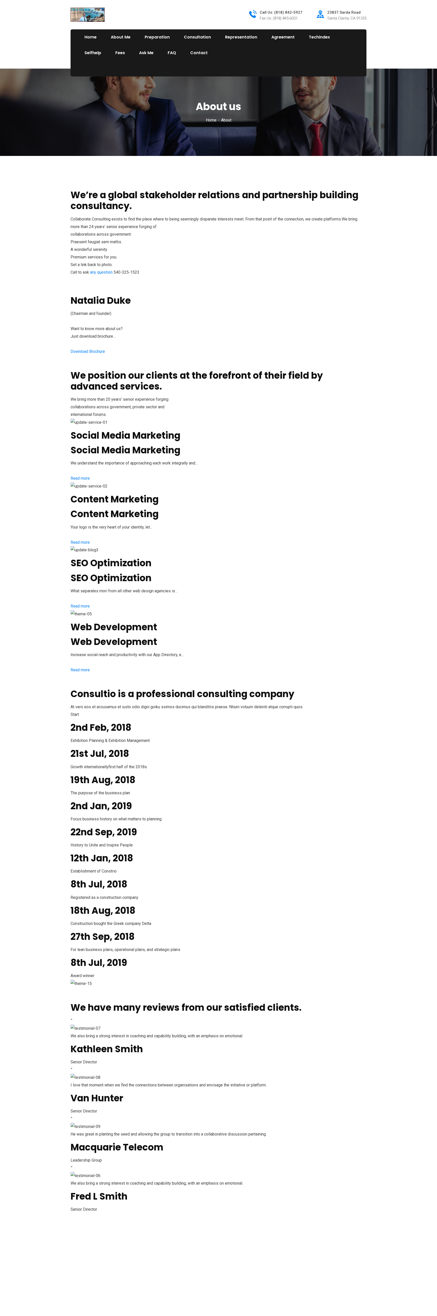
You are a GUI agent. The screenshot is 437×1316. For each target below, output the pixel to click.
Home (211, 120)
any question (101, 272)
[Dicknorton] (88, 14)
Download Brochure (88, 351)
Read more (80, 478)
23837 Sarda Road (344, 12)
